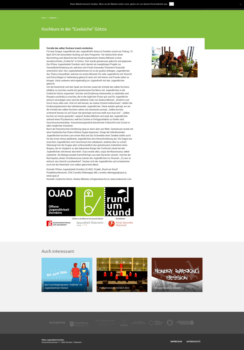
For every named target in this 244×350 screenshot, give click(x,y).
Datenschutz (193, 341)
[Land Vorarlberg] (80, 322)
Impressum (176, 341)
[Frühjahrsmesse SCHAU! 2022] (122, 274)
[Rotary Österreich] (170, 322)
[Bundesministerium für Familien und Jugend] (106, 322)
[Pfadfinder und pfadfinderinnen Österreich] (185, 322)
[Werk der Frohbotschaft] (156, 322)
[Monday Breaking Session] (177, 274)
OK (171, 4)
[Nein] (240, 4)
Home (44, 18)
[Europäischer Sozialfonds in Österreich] (124, 322)
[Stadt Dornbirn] (57, 322)
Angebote (52, 18)
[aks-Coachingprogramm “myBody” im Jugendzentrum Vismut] (67, 274)
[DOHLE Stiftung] (138, 322)
